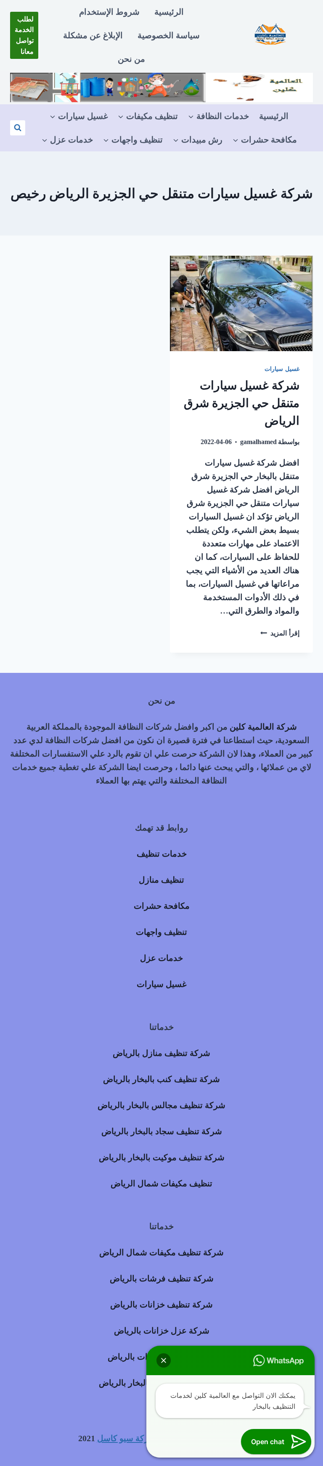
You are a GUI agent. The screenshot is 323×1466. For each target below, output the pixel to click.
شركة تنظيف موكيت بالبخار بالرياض (162, 1157)
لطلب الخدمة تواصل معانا (24, 35)
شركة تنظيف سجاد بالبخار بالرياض (161, 1131)
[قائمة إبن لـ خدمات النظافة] (218, 116)
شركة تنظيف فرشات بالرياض (162, 1278)
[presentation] (241, 303)
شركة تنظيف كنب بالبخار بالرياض (161, 1079)
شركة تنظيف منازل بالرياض (161, 1053)
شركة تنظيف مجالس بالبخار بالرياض (161, 1105)
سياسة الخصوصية (169, 35)
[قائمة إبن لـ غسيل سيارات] (79, 116)
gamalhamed (258, 441)
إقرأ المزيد (279, 633)
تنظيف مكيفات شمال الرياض (161, 1183)
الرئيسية (169, 11)
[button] (163, 1360)
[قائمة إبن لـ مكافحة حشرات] (265, 139)
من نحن (131, 59)
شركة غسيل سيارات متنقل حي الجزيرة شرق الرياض (241, 403)
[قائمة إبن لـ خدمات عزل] (67, 139)
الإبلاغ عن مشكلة (93, 35)
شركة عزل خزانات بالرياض (161, 1330)
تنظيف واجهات (161, 932)
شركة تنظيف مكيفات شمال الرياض (161, 1252)
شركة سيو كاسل (126, 1438)
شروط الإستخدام (109, 11)
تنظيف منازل (161, 879)
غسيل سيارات (282, 369)
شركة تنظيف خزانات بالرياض (161, 1304)
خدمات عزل (161, 958)
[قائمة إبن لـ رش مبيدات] (198, 139)
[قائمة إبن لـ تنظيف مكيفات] (148, 116)
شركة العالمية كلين (263, 726)
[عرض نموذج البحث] (17, 127)
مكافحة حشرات (162, 905)
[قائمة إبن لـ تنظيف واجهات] (133, 139)
